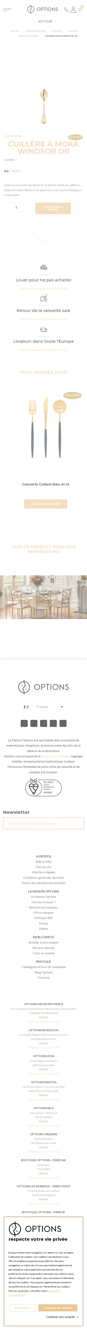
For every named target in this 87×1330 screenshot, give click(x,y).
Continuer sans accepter (62, 1316)
